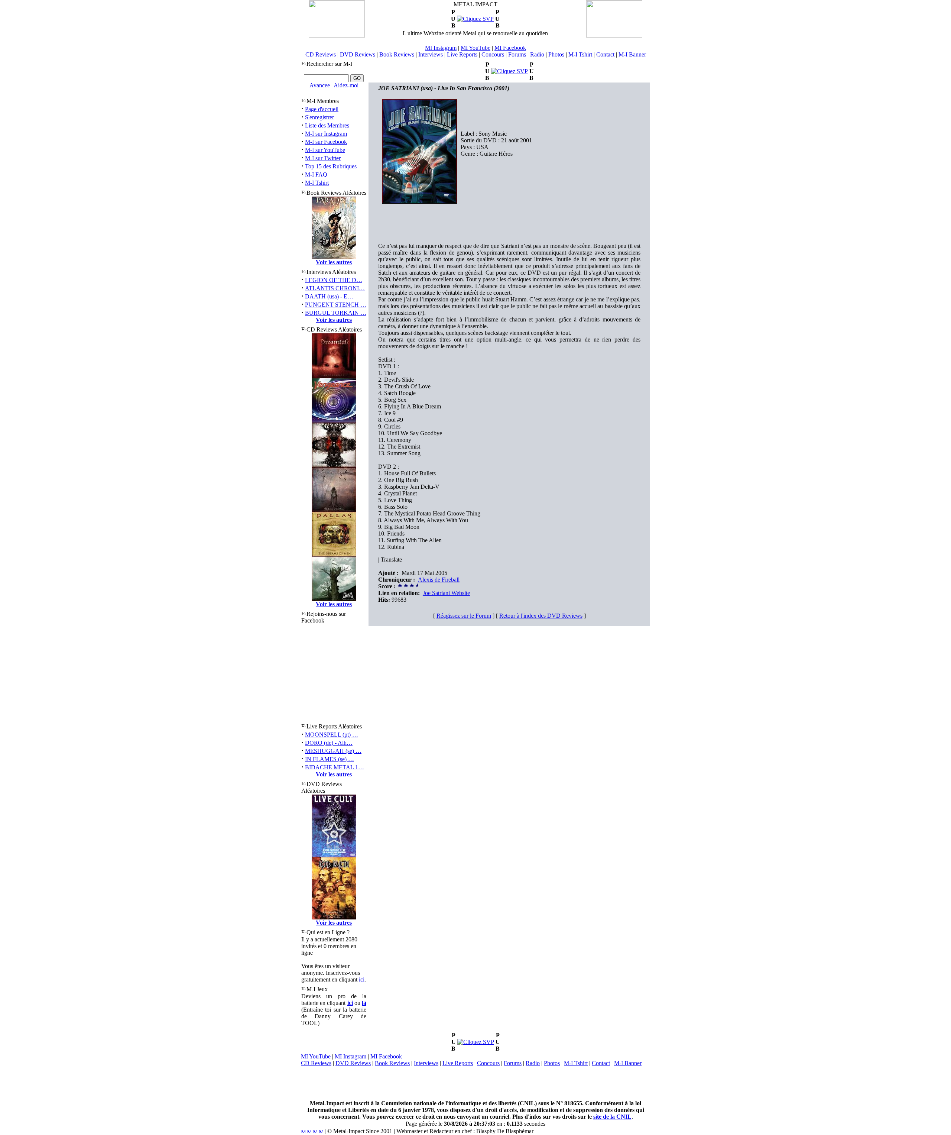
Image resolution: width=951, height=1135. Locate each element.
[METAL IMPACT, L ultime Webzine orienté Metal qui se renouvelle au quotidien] (337, 35)
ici (361, 979)
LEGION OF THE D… (333, 280)
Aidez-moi (346, 85)
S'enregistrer (319, 117)
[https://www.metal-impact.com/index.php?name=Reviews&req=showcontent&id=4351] (475, 19)
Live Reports (462, 54)
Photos (556, 54)
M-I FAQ (316, 174)
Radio (537, 54)
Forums (517, 54)
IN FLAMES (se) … (329, 759)
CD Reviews (320, 54)
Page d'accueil (321, 109)
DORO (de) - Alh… (329, 743)
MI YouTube (475, 48)
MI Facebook (510, 48)
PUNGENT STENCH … (335, 304)
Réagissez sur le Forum (463, 615)
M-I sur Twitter (323, 158)
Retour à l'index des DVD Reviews (540, 615)
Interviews (430, 54)
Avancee (319, 85)
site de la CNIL (612, 1116)
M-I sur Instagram (326, 133)
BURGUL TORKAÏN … (335, 313)
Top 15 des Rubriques (331, 166)
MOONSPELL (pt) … (331, 734)
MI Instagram (441, 48)
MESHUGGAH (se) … (333, 751)
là (364, 1003)
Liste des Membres (327, 125)
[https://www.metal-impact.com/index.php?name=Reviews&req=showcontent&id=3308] (509, 71)
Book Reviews (396, 54)
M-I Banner (632, 54)
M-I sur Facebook (326, 142)
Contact (605, 54)
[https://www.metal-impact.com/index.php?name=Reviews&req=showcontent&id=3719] (475, 1042)
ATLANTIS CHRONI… (335, 288)
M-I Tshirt (580, 54)
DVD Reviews (357, 54)
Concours (492, 54)
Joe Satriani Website (446, 593)
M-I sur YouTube (325, 150)
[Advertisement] (475, 1083)
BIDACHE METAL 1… (334, 767)
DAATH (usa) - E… (329, 296)
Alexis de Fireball (439, 579)
